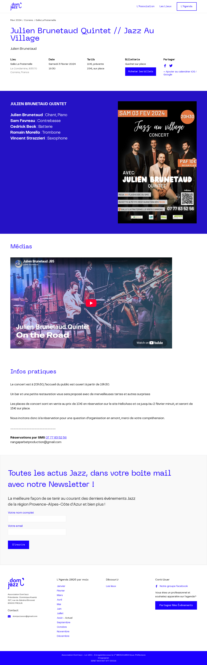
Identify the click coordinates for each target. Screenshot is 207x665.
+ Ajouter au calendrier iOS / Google (179, 73)
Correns (28, 20)
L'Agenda (186, 6)
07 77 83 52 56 (56, 437)
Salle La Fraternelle (46, 20)
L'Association (145, 6)
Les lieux (111, 586)
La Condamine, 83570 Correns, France (23, 70)
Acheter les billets (140, 71)
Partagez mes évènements (176, 605)
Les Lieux (166, 6)
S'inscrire (18, 545)
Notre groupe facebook (174, 586)
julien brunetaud (23, 48)
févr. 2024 (16, 20)
